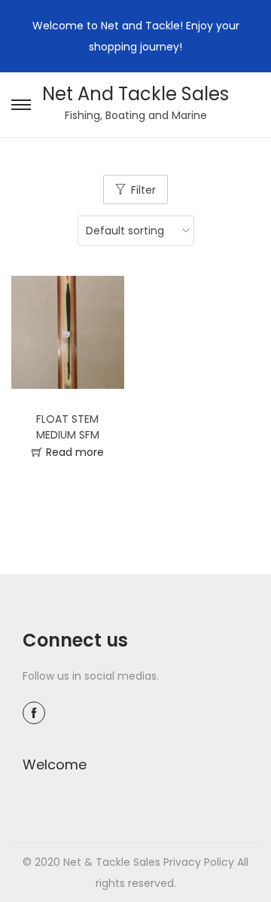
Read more (75, 452)
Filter (143, 189)
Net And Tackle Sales (135, 93)
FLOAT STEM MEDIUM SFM (67, 426)
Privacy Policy (198, 862)
